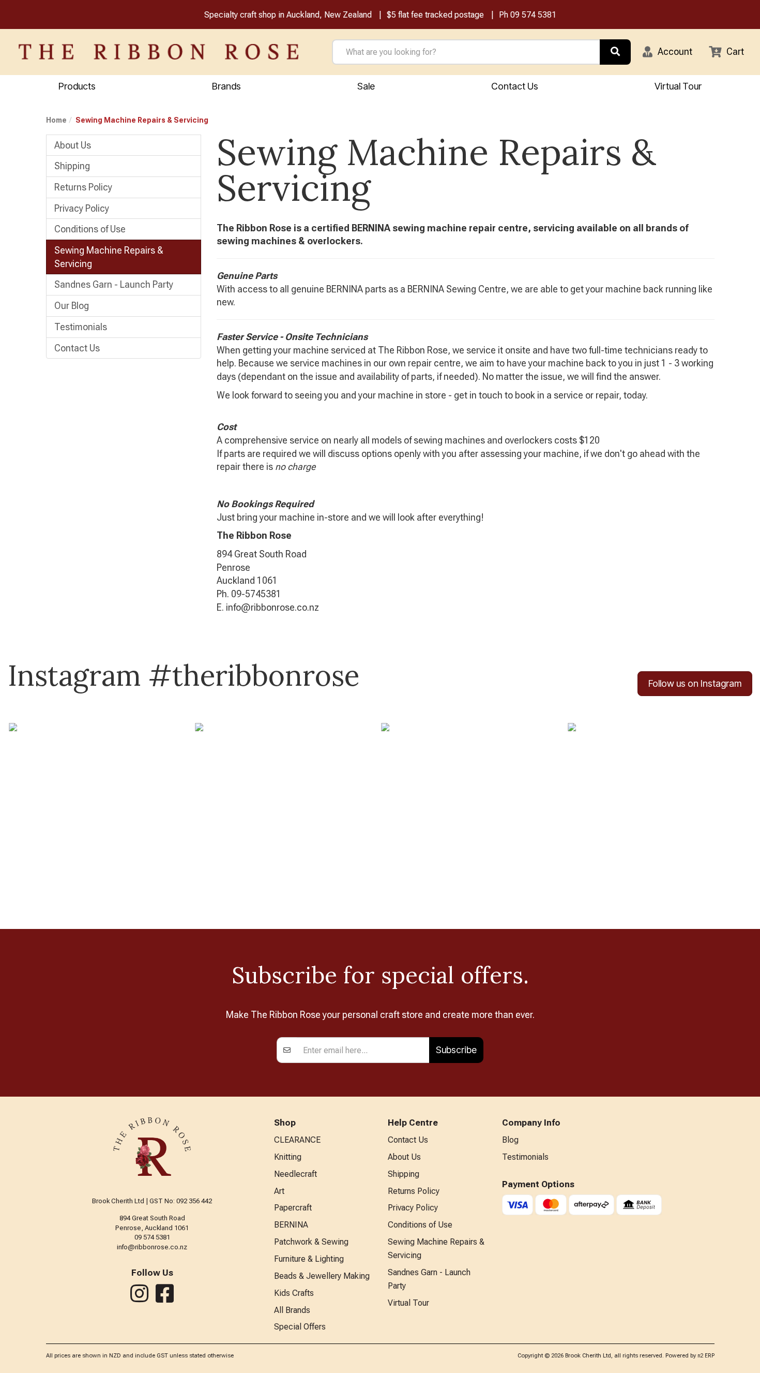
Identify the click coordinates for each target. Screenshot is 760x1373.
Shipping (72, 165)
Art (279, 1191)
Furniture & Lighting (309, 1259)
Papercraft (293, 1208)
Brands (226, 86)
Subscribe (456, 1049)
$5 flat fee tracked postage (435, 15)
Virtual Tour (678, 86)
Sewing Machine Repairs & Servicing (108, 257)
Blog (510, 1140)
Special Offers (300, 1327)
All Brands (292, 1310)
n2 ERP (706, 1356)
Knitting (287, 1157)
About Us (72, 145)
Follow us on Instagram (694, 683)
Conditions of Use (90, 229)
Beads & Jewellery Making (322, 1276)
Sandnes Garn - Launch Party (113, 284)
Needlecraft (295, 1174)
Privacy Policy (81, 208)
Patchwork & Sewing (311, 1242)
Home (56, 120)
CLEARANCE (297, 1140)
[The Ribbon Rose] (158, 52)
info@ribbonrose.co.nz (152, 1247)
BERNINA (291, 1225)
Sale (366, 86)
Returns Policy (83, 187)
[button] (667, 51)
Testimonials (80, 326)
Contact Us (514, 86)
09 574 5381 (533, 15)
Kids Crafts (294, 1293)
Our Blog (71, 305)
